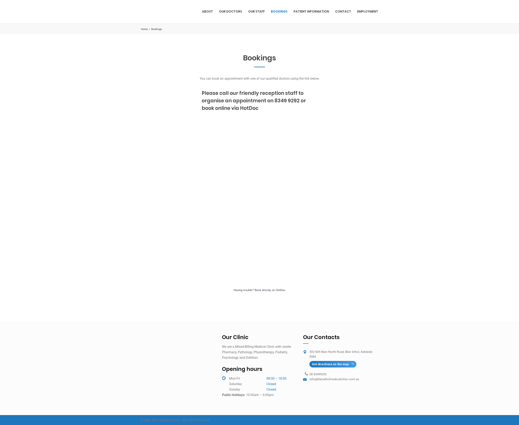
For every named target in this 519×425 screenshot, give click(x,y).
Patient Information (311, 11)
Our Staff (256, 11)
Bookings (279, 11)
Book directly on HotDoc (270, 290)
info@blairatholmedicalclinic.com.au (334, 379)
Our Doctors (230, 11)
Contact (343, 11)
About (207, 11)
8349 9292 (287, 100)
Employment (367, 11)
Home (144, 29)
